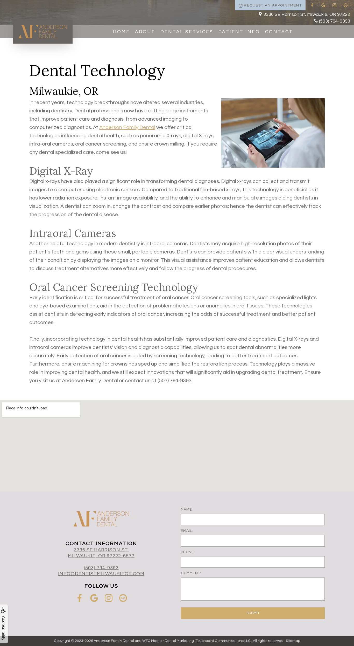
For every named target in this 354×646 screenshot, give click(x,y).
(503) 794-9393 (334, 21)
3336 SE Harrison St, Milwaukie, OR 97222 (306, 14)
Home (121, 31)
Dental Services (186, 31)
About (145, 31)
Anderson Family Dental (127, 127)
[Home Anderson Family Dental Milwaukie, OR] (43, 31)
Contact (279, 31)
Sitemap (293, 641)
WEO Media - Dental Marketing (168, 641)
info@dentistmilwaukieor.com (101, 573)
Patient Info (239, 31)
